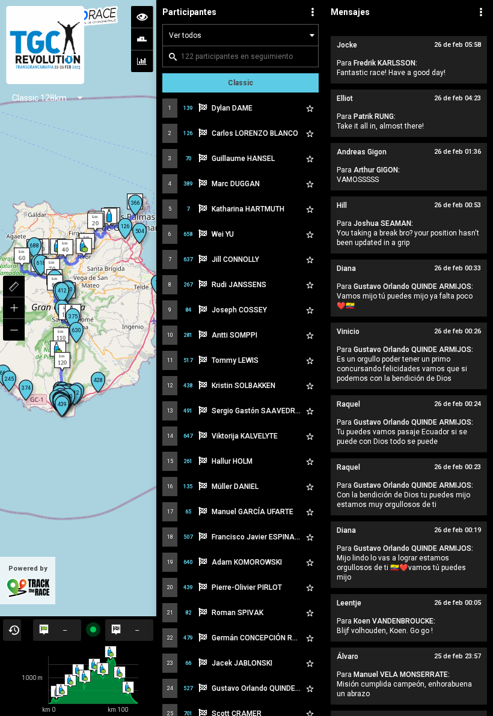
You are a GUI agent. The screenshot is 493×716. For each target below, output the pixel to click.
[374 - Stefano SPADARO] (26, 390)
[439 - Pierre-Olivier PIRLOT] (62, 406)
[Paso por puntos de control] (142, 39)
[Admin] (481, 12)
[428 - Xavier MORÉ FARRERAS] (98, 382)
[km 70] (52, 268)
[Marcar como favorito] (310, 108)
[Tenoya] (109, 217)
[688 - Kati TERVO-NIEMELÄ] (34, 247)
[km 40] (65, 248)
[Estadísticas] (142, 61)
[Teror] (84, 247)
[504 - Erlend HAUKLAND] (139, 233)
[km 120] (62, 361)
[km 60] (22, 257)
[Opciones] (313, 12)
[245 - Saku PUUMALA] (9, 381)
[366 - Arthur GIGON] (135, 205)
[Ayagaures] (58, 350)
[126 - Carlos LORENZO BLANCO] (125, 228)
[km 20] (95, 222)
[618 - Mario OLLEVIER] (41, 265)
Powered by (27, 568)
